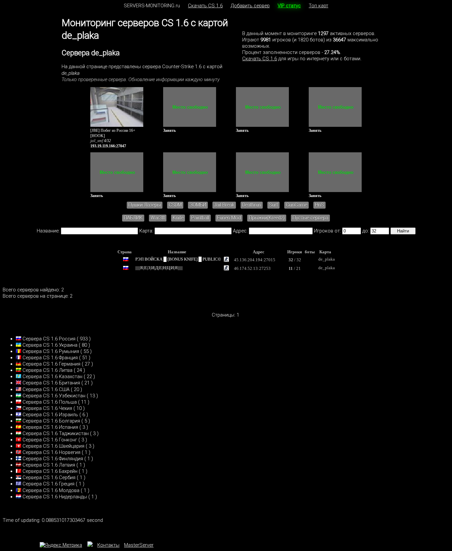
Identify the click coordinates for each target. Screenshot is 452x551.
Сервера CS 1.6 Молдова (51, 490)
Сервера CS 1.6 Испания (50, 427)
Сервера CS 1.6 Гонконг (50, 440)
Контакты (108, 545)
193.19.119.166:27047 (108, 146)
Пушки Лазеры (144, 205)
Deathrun (251, 205)
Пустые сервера (310, 218)
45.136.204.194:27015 (254, 259)
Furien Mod (229, 218)
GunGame (296, 205)
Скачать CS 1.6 (205, 6)
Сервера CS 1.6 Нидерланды (55, 497)
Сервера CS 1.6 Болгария (51, 421)
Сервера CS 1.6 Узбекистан (54, 396)
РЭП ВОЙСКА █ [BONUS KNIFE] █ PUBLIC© (178, 259)
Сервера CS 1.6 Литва (47, 370)
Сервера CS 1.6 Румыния (51, 351)
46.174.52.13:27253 (252, 268)
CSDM (175, 205)
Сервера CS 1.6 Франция (50, 358)
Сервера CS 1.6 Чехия (47, 408)
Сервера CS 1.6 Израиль (50, 415)
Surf (273, 205)
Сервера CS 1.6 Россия (49, 339)
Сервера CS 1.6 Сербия (49, 477)
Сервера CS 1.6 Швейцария (53, 446)
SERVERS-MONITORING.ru (152, 6)
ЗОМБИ (198, 205)
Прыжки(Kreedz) (267, 218)
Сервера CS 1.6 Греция (48, 484)
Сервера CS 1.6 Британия (51, 383)
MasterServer (139, 545)
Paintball (200, 218)
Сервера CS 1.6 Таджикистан (56, 433)
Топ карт (318, 6)
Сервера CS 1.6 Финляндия (53, 459)
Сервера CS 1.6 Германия (51, 364)
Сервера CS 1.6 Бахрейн (50, 471)
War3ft (158, 218)
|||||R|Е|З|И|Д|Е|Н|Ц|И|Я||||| (159, 267)
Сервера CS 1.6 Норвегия (51, 452)
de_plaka (326, 259)
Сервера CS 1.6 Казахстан (52, 376)
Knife (178, 218)
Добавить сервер (250, 6)
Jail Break (224, 205)
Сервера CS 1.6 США (46, 389)
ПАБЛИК (133, 218)
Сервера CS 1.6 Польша (50, 402)
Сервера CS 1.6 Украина (50, 345)
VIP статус (289, 6)
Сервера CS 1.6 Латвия (49, 465)
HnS (319, 205)
